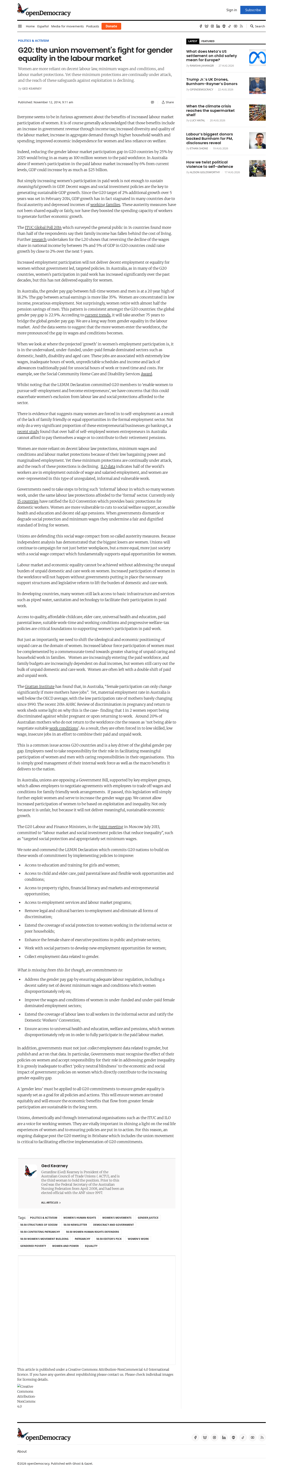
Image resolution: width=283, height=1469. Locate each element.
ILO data (108, 466)
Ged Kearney (32, 88)
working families (105, 204)
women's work (138, 1239)
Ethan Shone (199, 148)
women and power (65, 1246)
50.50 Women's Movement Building (44, 1239)
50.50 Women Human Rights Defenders (92, 1232)
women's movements (117, 1217)
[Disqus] (96, 1310)
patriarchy (82, 1239)
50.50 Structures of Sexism (38, 1225)
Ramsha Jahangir (202, 65)
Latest (192, 41)
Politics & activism (33, 41)
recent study (28, 431)
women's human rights (79, 1217)
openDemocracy (201, 89)
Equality (91, 1246)
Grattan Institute (39, 686)
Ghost (77, 1463)
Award (146, 374)
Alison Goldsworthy (205, 172)
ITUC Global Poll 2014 (43, 227)
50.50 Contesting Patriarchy (40, 1232)
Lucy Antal (197, 120)
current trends (97, 315)
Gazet (88, 1463)
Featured (207, 41)
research (39, 239)
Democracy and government (113, 1225)
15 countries (28, 501)
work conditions (63, 728)
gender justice (148, 1217)
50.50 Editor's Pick (109, 1239)
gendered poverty (33, 1246)
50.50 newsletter (75, 1225)
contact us (115, 1374)
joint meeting (111, 826)
